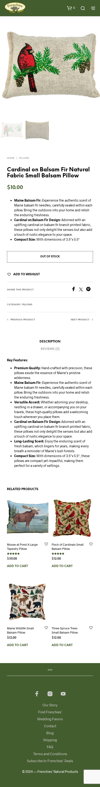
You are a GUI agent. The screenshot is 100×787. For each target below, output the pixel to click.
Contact (50, 726)
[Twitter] (82, 290)
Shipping (50, 740)
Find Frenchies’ (50, 712)
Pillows (24, 158)
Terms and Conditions (50, 754)
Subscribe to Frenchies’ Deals (50, 761)
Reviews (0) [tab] (50, 349)
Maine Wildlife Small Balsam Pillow (20, 630)
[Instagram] (50, 694)
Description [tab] (50, 341)
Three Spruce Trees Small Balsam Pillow (65, 630)
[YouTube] (63, 694)
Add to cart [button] (17, 566)
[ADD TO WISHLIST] (46, 544)
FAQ (50, 747)
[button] (71, 8)
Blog (50, 733)
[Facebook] (75, 290)
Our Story (50, 705)
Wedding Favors (50, 719)
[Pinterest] (89, 290)
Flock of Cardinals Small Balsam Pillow (67, 547)
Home (10, 158)
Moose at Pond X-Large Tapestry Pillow (22, 547)
